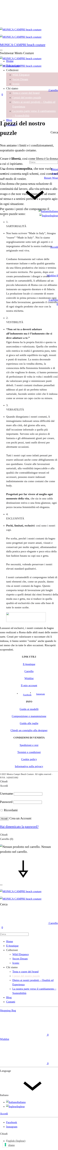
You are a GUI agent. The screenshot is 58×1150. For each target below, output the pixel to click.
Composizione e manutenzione (29, 716)
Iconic (15, 962)
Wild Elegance (20, 954)
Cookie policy (29, 759)
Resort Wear (51, 177)
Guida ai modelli (29, 709)
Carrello (29, 671)
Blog (9, 997)
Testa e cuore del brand (26, 92)
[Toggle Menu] (1, 50)
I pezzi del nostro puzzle (26, 97)
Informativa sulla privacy (29, 766)
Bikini (54, 169)
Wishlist (29, 678)
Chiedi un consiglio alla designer (29, 730)
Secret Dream (20, 958)
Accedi (4, 819)
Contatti (10, 1001)
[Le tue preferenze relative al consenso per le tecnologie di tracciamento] (5, 1145)
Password (6, 802)
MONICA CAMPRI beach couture (22, 45)
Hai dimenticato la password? (19, 826)
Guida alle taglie (29, 723)
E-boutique (29, 664)
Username (6, 793)
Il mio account (29, 685)
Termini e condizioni (29, 752)
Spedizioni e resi (29, 745)
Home (9, 941)
